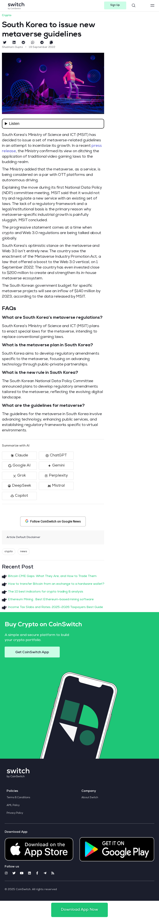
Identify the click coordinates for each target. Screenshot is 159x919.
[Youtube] (21, 873)
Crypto (6, 15)
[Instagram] (6, 873)
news (23, 551)
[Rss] (52, 873)
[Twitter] (14, 873)
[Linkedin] (29, 873)
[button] (115, 5)
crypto (8, 551)
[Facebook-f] (37, 873)
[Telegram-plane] (45, 873)
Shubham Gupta (12, 47)
